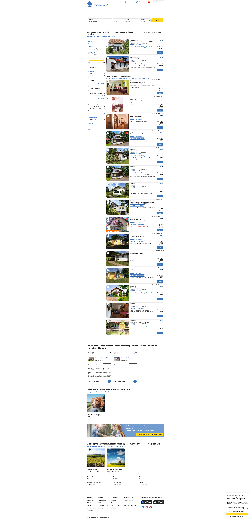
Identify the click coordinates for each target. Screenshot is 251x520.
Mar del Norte (90, 500)
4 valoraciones (139, 61)
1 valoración (138, 290)
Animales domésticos (97, 88)
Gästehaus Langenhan (135, 288)
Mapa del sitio (90, 510)
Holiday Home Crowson (136, 116)
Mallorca (89, 505)
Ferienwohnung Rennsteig (136, 253)
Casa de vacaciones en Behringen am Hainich (141, 41)
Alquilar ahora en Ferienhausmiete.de (149, 434)
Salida (127, 19)
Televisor (97, 78)
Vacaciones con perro (97, 103)
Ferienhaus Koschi (134, 59)
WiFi (97, 73)
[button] (237, 516)
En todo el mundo (91, 508)
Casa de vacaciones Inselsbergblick (139, 168)
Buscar (157, 20)
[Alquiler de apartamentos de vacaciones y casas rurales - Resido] (97, 5)
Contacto (113, 508)
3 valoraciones (139, 187)
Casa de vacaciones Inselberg (137, 236)
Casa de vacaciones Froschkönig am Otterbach (142, 202)
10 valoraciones (139, 324)
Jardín (97, 75)
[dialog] (237, 506)
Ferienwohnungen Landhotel (137, 82)
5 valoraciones (139, 222)
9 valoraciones (139, 44)
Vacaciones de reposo (97, 111)
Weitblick (132, 185)
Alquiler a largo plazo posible (97, 95)
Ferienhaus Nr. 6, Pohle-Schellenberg (139, 322)
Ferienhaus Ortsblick (135, 151)
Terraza (97, 80)
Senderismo (97, 119)
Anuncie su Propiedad (158, 1)
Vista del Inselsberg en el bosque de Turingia (141, 133)
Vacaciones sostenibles (97, 108)
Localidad (90, 19)
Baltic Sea (89, 503)
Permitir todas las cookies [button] (237, 514)
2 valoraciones (139, 119)
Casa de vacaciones (97, 125)
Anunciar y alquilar (128, 500)
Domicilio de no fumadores (97, 93)
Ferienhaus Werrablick (136, 219)
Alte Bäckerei (133, 305)
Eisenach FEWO (134, 99)
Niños (97, 91)
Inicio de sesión (130, 1)
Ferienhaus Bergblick (135, 270)
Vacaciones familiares (97, 106)
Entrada (115, 19)
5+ (100, 48)
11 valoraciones (139, 136)
